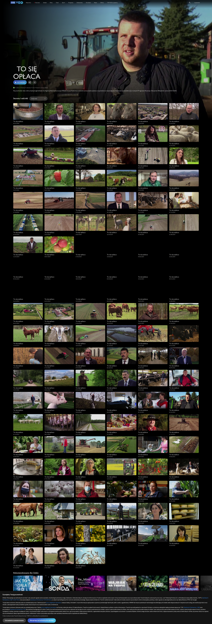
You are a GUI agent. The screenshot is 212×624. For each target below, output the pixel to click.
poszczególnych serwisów (53, 602)
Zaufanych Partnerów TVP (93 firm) (40, 600)
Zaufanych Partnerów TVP (18, 609)
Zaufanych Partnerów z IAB (192, 607)
